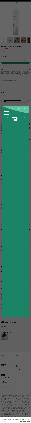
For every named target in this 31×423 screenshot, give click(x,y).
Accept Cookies (22, 421)
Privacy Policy (15, 117)
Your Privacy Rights (3, 421)
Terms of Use (13, 117)
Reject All (27, 421)
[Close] (30, 418)
